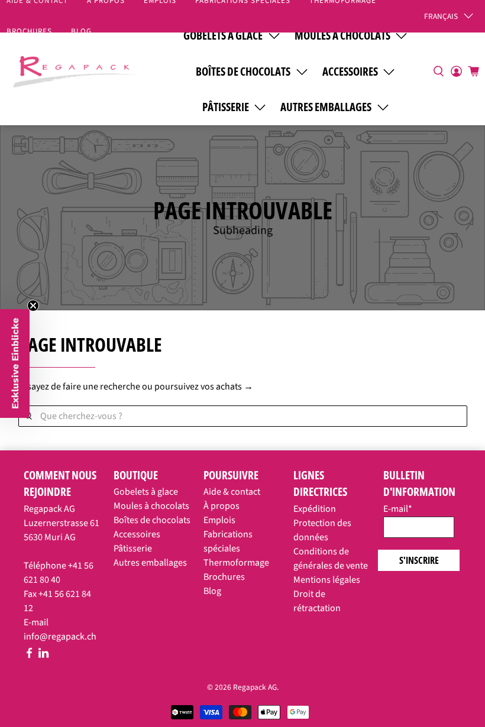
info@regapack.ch (60, 636)
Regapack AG (255, 687)
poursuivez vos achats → (203, 386)
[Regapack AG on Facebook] (29, 655)
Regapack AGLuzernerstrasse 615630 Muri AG (61, 523)
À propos (221, 505)
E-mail (397, 508)
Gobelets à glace (146, 491)
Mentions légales (326, 579)
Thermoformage (236, 562)
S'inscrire (419, 560)
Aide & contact (231, 491)
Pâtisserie (225, 107)
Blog (81, 31)
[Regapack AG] (75, 70)
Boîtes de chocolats (243, 71)
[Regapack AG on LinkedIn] (43, 655)
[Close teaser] (33, 305)
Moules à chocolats (151, 505)
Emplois (219, 520)
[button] (15, 363)
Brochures (224, 576)
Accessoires (350, 71)
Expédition (314, 508)
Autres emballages (325, 107)
